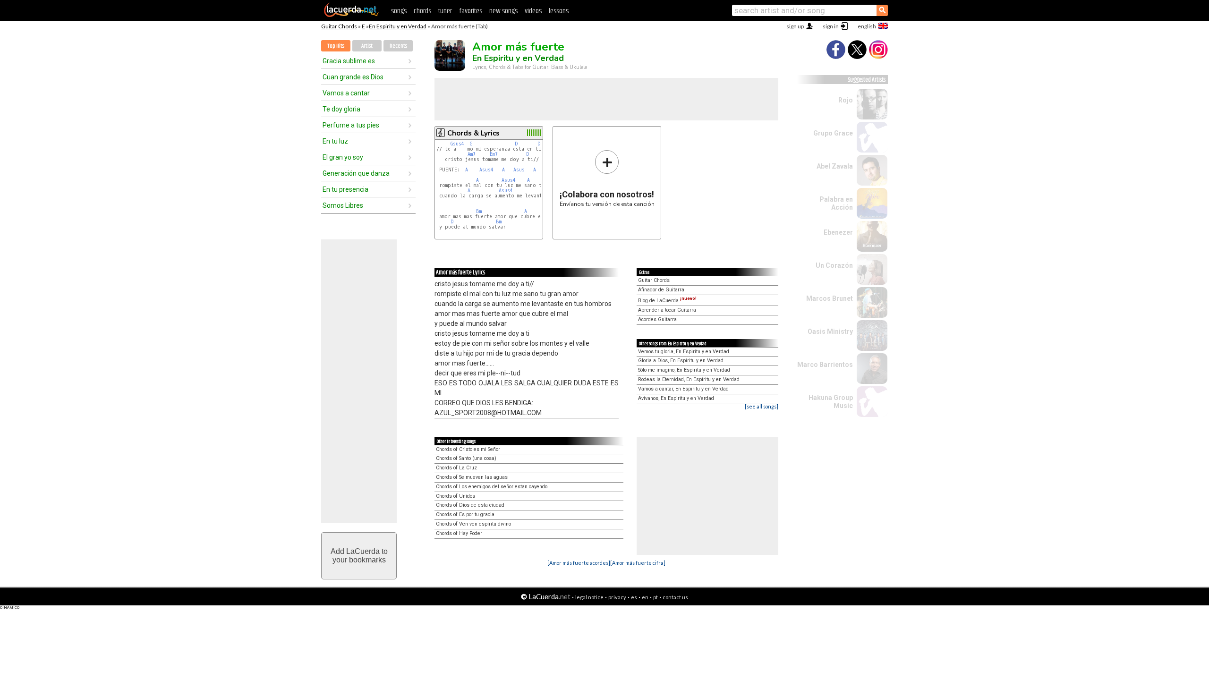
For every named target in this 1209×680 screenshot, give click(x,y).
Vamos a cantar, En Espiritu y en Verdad (683, 389)
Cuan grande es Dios (353, 77)
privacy (617, 597)
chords (422, 11)
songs (399, 11)
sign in (831, 26)
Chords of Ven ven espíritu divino (473, 524)
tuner (445, 11)
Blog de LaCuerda (667, 301)
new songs (503, 11)
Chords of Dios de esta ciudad (470, 505)
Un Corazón (834, 265)
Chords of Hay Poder (459, 533)
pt (655, 597)
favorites (470, 11)
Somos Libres (343, 205)
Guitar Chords (339, 26)
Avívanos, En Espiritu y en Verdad (676, 398)
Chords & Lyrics (473, 133)
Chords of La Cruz (456, 468)
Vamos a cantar (346, 93)
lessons (559, 11)
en (645, 597)
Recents (398, 46)
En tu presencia (345, 189)
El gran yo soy (343, 157)
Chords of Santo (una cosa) (466, 458)
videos (533, 11)
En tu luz (335, 141)
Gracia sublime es (349, 61)
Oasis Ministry (830, 331)
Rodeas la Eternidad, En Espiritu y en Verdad (689, 379)
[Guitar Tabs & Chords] (351, 15)
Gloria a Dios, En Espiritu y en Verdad (681, 360)
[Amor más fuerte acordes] (578, 563)
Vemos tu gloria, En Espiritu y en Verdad (683, 351)
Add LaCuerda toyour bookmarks (359, 555)
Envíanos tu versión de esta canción (607, 178)
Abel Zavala (835, 166)
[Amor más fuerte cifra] (637, 563)
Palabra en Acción (836, 203)
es (634, 597)
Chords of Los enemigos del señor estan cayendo (491, 487)
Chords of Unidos (455, 496)
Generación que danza (356, 173)
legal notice (589, 597)
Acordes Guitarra (657, 319)
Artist (367, 46)
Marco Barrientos (825, 364)
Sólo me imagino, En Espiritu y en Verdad (684, 370)
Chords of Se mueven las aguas (472, 477)
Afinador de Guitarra (661, 290)
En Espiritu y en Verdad (397, 26)
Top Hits (335, 46)
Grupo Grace (833, 133)
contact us (675, 597)
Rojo (845, 100)
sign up (795, 26)
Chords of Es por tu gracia (465, 514)
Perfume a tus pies (351, 125)
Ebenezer (838, 232)
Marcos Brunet (829, 298)
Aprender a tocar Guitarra (667, 310)
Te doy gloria (341, 109)
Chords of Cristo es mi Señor (468, 449)
